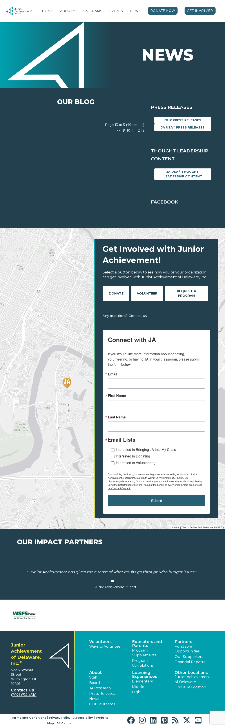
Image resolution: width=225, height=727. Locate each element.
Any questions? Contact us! (125, 316)
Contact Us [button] (22, 690)
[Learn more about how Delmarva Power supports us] (200, 615)
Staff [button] (93, 677)
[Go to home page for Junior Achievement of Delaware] (19, 11)
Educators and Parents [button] (147, 644)
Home (47, 11)
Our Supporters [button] (189, 657)
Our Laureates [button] (102, 704)
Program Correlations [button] (142, 663)
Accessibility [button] (83, 717)
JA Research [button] (100, 688)
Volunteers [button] (100, 642)
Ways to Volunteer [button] (105, 646)
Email (112, 374)
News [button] (94, 699)
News (135, 11)
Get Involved (200, 11)
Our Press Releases (182, 120)
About (66, 11)
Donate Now (162, 11)
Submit (156, 500)
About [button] (95, 673)
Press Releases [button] (102, 693)
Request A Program (186, 293)
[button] (74, 11)
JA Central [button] (65, 723)
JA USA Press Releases (183, 127)
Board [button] (94, 683)
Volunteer (147, 293)
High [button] (136, 692)
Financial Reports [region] (190, 662)
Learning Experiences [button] (144, 675)
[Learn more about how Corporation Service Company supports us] (130, 615)
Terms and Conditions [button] (28, 717)
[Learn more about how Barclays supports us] (24, 615)
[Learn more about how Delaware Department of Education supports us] (165, 615)
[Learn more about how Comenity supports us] (94, 615)
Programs (92, 11)
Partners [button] (183, 642)
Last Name (117, 417)
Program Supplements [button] (144, 652)
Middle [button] (138, 687)
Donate (116, 293)
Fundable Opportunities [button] (187, 648)
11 (133, 130)
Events (116, 11)
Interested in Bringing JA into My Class (146, 449)
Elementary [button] (142, 681)
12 (138, 130)
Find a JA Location (190, 687)
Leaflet (176, 527)
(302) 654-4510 (23, 695)
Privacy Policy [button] (60, 717)
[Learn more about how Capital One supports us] (59, 615)
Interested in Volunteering (136, 462)
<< (119, 130)
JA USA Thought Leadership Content (182, 173)
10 (128, 130)
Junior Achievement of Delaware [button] (192, 679)
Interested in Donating (133, 456)
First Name (117, 395)
